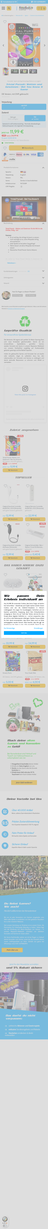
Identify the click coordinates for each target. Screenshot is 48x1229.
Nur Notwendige (9, 628)
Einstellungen (38, 628)
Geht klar (24, 633)
